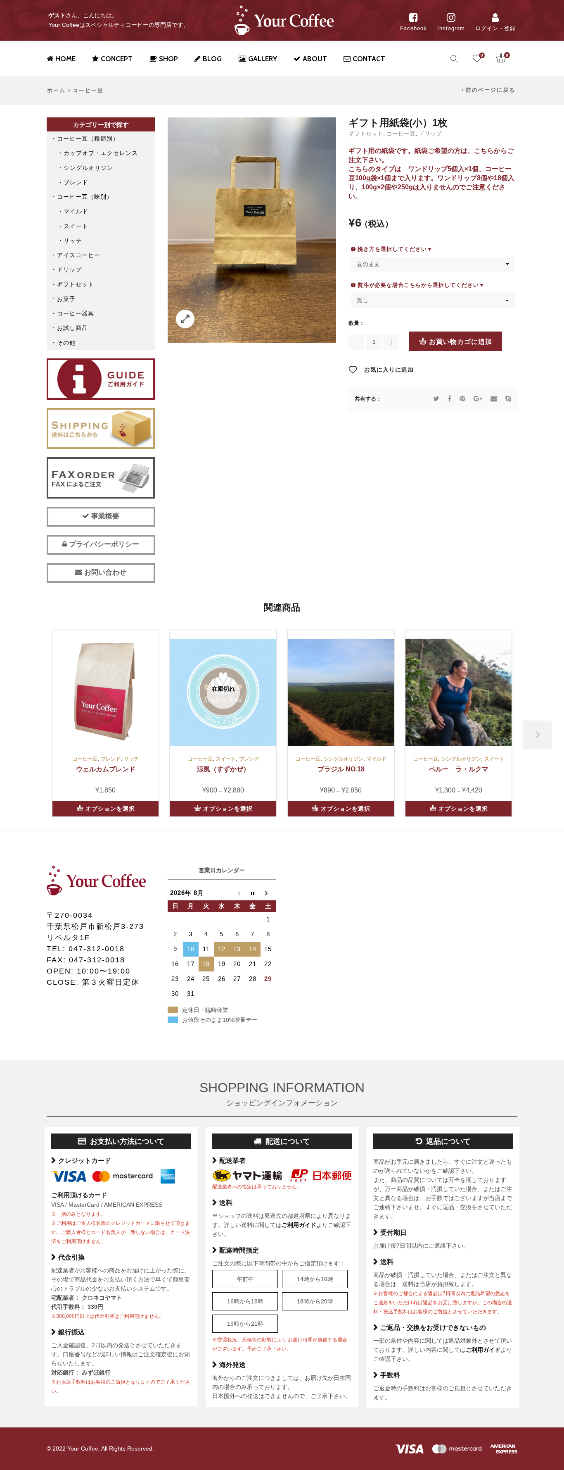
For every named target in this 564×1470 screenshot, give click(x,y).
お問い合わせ (104, 572)
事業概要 (104, 516)
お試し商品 (72, 328)
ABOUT (315, 59)
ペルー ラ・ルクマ (458, 769)
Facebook (413, 28)
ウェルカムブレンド (105, 769)
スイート (76, 226)
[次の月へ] (268, 892)
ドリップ (430, 133)
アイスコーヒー (78, 255)
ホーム (56, 90)
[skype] (506, 398)
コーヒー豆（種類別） (88, 138)
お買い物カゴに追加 (460, 341)
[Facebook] (449, 398)
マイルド (76, 211)
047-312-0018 (97, 949)
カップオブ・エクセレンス (101, 153)
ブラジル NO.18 (341, 769)
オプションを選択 (110, 808)
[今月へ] (253, 892)
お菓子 (66, 299)
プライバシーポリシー (103, 544)
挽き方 (366, 249)
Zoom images (185, 319)
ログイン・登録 (495, 28)
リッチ (73, 240)
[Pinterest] (462, 398)
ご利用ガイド (299, 1225)
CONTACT (369, 59)
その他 (66, 342)
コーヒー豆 (88, 90)
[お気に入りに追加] (147, 674)
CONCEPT (117, 59)
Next (537, 735)
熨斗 (363, 285)
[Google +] (477, 398)
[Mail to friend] (493, 398)
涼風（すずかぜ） (223, 769)
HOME (65, 59)
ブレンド (76, 182)
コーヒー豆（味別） (85, 196)
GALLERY (262, 59)
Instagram (451, 28)
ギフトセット (365, 133)
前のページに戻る (490, 90)
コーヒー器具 (75, 313)
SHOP (168, 59)
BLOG (212, 59)
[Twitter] (436, 398)
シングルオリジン (88, 168)
